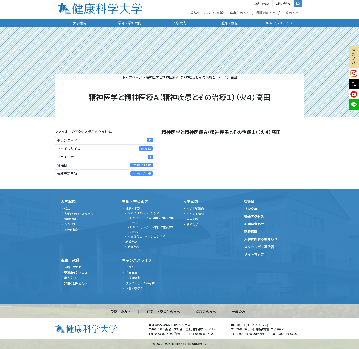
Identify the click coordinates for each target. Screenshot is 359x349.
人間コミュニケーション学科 (146, 236)
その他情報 (71, 230)
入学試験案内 (195, 208)
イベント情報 (195, 214)
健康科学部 (132, 208)
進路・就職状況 (74, 267)
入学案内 (179, 22)
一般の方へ (290, 12)
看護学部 (131, 242)
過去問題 (192, 219)
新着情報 (250, 231)
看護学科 (133, 247)
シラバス (70, 224)
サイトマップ (254, 254)
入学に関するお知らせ (260, 238)
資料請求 (353, 56)
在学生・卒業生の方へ (233, 12)
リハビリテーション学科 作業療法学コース (152, 229)
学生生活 (131, 272)
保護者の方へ (266, 12)
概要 (67, 208)
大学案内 (79, 22)
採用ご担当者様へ (75, 283)
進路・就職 (229, 22)
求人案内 (70, 278)
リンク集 (250, 208)
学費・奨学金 (134, 288)
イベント (131, 267)
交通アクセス (261, 3)
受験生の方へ (200, 12)
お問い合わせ (283, 3)
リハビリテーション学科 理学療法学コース (152, 220)
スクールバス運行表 (259, 246)
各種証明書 (132, 278)
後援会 (249, 201)
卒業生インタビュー (77, 272)
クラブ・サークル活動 (140, 283)
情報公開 (70, 219)
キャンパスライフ (279, 22)
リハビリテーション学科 (144, 213)
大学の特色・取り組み (78, 214)
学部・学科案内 (129, 22)
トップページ (132, 77)
